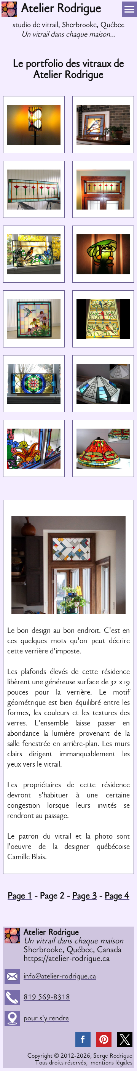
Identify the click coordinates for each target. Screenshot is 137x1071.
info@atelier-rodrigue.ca (60, 976)
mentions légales (111, 1063)
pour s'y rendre (12, 1018)
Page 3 (84, 896)
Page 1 (20, 896)
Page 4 (117, 896)
